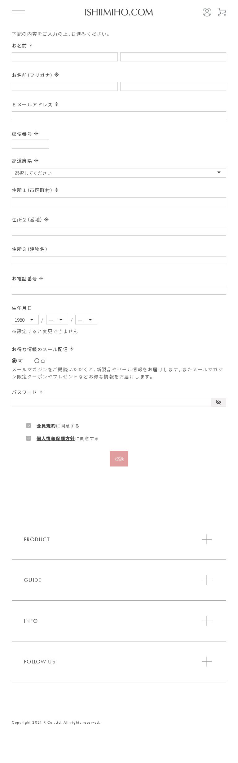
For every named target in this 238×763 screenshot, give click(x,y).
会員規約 (46, 425)
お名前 (22, 45)
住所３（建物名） (30, 249)
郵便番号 (25, 134)
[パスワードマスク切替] (218, 402)
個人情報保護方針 (56, 438)
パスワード (27, 392)
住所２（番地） (30, 219)
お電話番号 (27, 278)
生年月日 (22, 308)
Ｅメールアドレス (35, 104)
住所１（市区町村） (35, 190)
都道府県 (25, 160)
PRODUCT (37, 539)
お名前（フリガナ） (35, 75)
